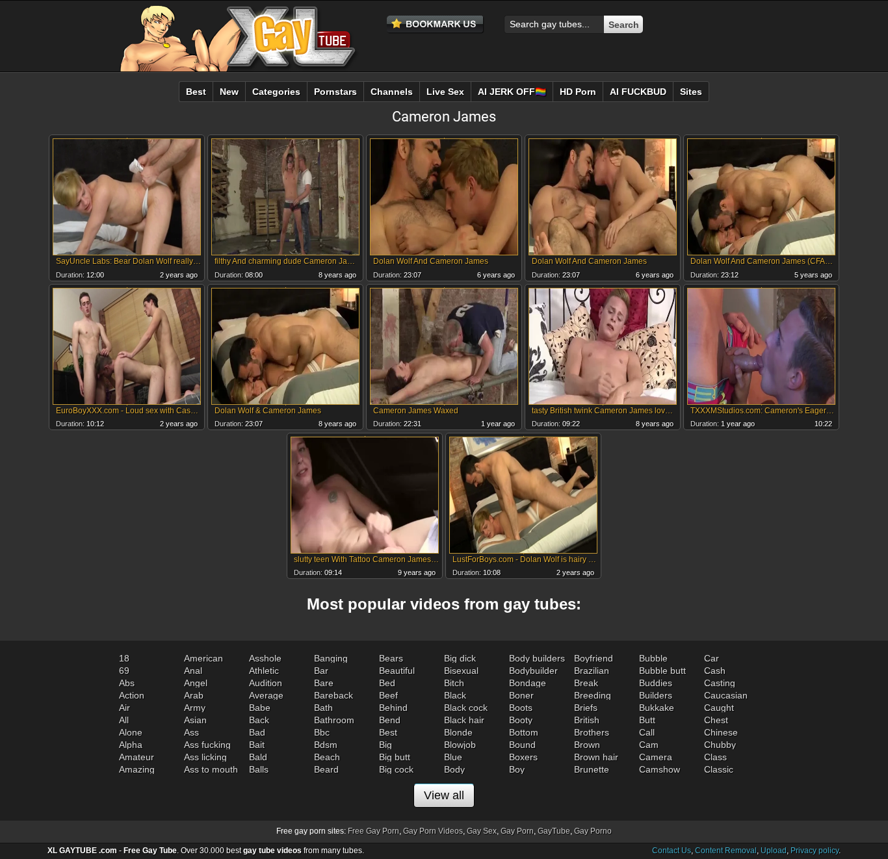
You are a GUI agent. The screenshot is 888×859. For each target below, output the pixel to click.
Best (388, 732)
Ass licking (205, 757)
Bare (323, 682)
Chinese (721, 732)
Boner (521, 695)
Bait (257, 744)
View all (444, 795)
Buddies (655, 682)
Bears (391, 658)
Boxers (523, 757)
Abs (127, 682)
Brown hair (596, 757)
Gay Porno (593, 831)
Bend (389, 719)
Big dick (460, 658)
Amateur (136, 757)
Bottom (523, 732)
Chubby (720, 744)
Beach (327, 757)
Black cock (466, 707)
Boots (520, 707)
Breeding (592, 695)
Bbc (322, 732)
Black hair (464, 719)
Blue (453, 757)
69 (124, 670)
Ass (191, 732)
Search (623, 24)
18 (124, 658)
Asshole (265, 658)
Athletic (264, 670)
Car (711, 658)
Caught (719, 707)
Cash (714, 670)
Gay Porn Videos (433, 831)
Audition (265, 682)
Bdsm (325, 744)
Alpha (130, 744)
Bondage (527, 682)
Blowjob (460, 744)
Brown (587, 744)
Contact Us (671, 850)
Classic (718, 769)
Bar (321, 670)
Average (266, 695)
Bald (258, 757)
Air (124, 707)
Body (454, 769)
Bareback (333, 695)
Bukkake (656, 707)
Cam (649, 744)
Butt (647, 719)
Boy (517, 769)
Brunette (591, 769)
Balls (258, 769)
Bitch (454, 682)
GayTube (554, 831)
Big (385, 744)
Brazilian (591, 670)
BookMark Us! (435, 25)
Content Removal (726, 850)
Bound (522, 744)
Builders (655, 695)
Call (647, 732)
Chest (716, 719)
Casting (719, 682)
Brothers (591, 732)
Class (715, 757)
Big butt (394, 757)
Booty (520, 719)
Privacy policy (814, 850)
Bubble (653, 658)
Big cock (396, 769)
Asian (195, 719)
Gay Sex (482, 831)
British (586, 719)
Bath (323, 707)
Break (586, 682)
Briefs (585, 707)
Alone (130, 732)
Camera (655, 757)
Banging (331, 658)
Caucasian (726, 695)
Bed (387, 682)
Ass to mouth (211, 769)
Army (194, 707)
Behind (393, 707)
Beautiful (397, 670)
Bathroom (334, 719)
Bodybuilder (533, 670)
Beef (388, 695)
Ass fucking (207, 744)
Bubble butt (662, 670)
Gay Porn (517, 831)
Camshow (659, 769)
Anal (193, 670)
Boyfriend (593, 658)
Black (455, 695)
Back (259, 719)
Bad (257, 732)
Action (131, 695)
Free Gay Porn (373, 831)
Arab (193, 695)
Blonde (458, 732)
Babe (259, 707)
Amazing (137, 769)
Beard (326, 769)
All (124, 719)
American (203, 658)
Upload (774, 850)
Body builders (537, 658)
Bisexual (461, 670)
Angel (195, 682)
